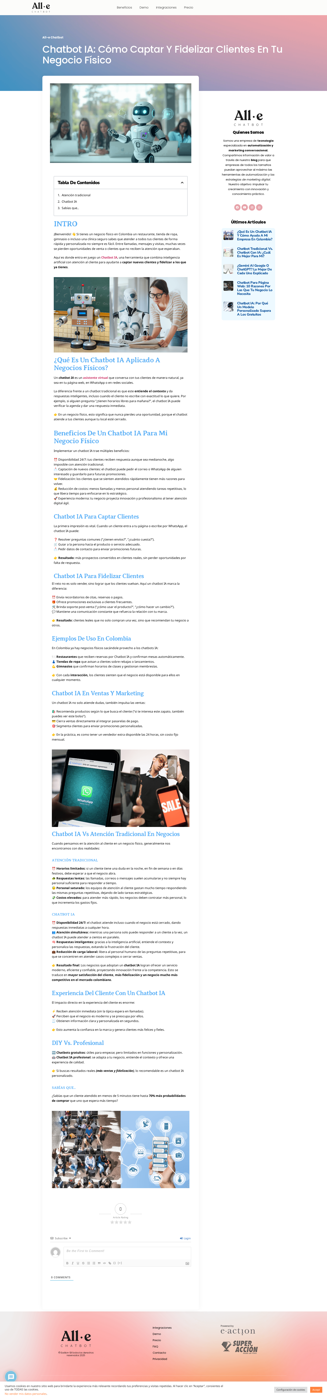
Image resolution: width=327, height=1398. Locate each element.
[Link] (109, 1263)
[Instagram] (252, 207)
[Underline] (78, 1263)
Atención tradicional (76, 195)
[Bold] (67, 1263)
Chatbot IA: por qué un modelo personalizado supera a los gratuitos (254, 309)
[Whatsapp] (259, 207)
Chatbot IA (69, 201)
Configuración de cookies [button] (290, 1389)
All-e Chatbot (52, 37)
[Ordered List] (88, 1263)
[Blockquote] (99, 1263)
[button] (182, 182)
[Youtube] (244, 207)
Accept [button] (316, 1389)
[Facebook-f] (237, 207)
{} (114, 1262)
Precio (188, 7)
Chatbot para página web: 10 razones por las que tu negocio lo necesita (254, 288)
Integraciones (166, 7)
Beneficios (124, 7)
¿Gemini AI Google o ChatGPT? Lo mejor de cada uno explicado (254, 269)
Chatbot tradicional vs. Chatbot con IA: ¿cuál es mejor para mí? (255, 252)
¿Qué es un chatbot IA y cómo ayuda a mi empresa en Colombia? (254, 235)
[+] (120, 1262)
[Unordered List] (94, 1263)
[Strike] (83, 1263)
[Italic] (72, 1263)
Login (187, 1238)
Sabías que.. (70, 208)
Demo (144, 7)
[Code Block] (104, 1263)
